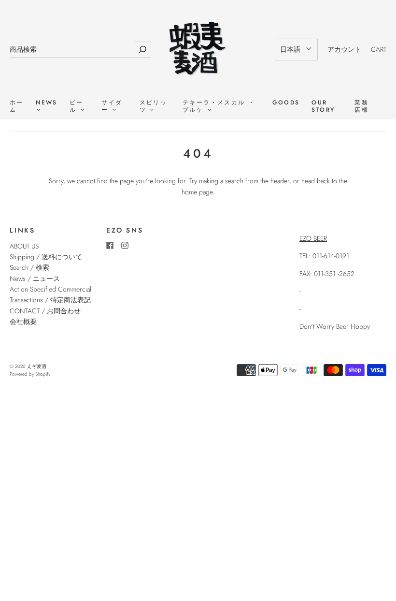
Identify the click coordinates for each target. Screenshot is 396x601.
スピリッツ (154, 106)
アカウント (344, 49)
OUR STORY (323, 106)
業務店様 (361, 106)
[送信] (142, 50)
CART (378, 49)
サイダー (111, 106)
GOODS (285, 102)
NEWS (46, 103)
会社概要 (23, 321)
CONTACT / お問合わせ (45, 311)
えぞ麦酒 (36, 366)
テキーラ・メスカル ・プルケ (219, 106)
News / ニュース (35, 278)
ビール (77, 106)
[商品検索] (72, 50)
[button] (296, 49)
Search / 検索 (29, 267)
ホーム (17, 106)
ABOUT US (24, 246)
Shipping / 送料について (49, 257)
